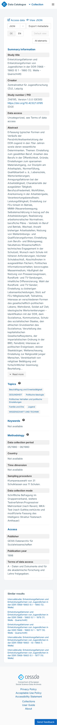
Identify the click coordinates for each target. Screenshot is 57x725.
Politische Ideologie (35, 395)
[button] (53, 4)
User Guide (28, 705)
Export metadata (38, 26)
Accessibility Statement (28, 696)
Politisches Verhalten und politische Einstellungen (25, 400)
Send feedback (45, 721)
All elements (41, 40)
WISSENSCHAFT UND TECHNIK (24, 412)
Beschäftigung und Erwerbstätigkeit (25, 389)
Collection (37, 4)
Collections (28, 701)
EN (19, 33)
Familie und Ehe (16, 407)
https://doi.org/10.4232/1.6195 (25, 103)
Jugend (31, 407)
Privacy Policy (28, 689)
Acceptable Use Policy (28, 692)
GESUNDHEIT (15, 395)
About (28, 708)
